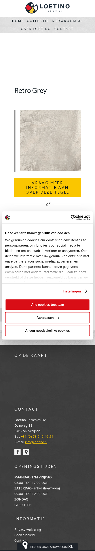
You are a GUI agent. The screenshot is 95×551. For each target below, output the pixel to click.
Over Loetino (36, 29)
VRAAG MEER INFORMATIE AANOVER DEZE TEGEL (47, 187)
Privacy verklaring (27, 529)
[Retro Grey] (50, 169)
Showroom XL (67, 21)
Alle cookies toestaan (47, 304)
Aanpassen (45, 318)
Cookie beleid (24, 535)
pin (26, 452)
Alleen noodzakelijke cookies (47, 330)
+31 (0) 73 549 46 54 (37, 436)
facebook (17, 452)
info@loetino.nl (36, 442)
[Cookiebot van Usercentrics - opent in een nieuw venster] (70, 217)
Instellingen (72, 291)
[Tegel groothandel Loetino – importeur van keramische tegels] (47, 8)
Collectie (38, 21)
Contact (64, 29)
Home (18, 21)
